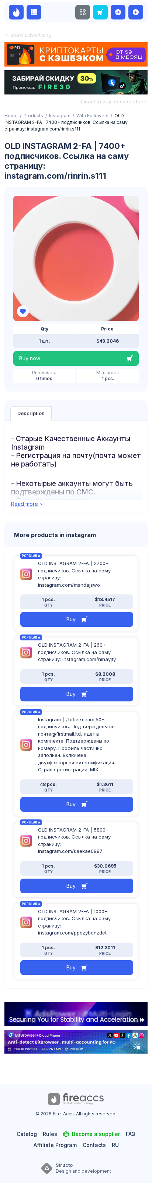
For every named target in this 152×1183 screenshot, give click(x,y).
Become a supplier (96, 1134)
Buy (71, 619)
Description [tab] (31, 413)
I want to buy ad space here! (114, 101)
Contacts (94, 1145)
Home (11, 115)
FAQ (130, 1134)
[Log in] (118, 12)
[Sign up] (135, 12)
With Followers (92, 115)
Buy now (29, 358)
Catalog (27, 1134)
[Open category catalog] (34, 12)
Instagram (59, 115)
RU (115, 1145)
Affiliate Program (55, 1145)
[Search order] (100, 12)
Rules (50, 1134)
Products (33, 115)
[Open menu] (82, 12)
